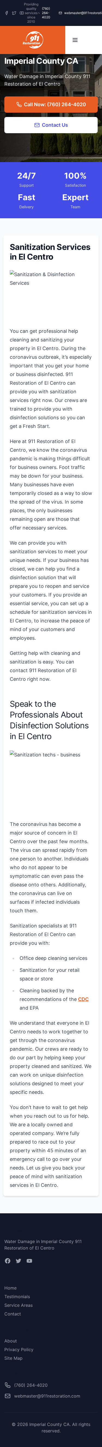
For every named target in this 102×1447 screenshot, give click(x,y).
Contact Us (55, 125)
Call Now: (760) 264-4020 (55, 104)
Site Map (13, 1358)
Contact (12, 1314)
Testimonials (17, 1296)
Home (10, 1288)
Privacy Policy (18, 1349)
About (10, 1341)
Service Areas (18, 1305)
